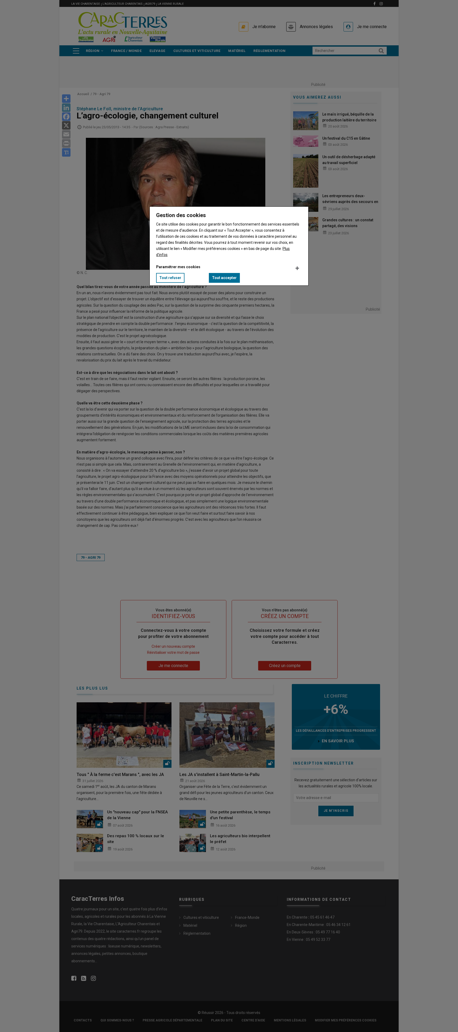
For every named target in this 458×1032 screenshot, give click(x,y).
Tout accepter (224, 278)
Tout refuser (170, 278)
